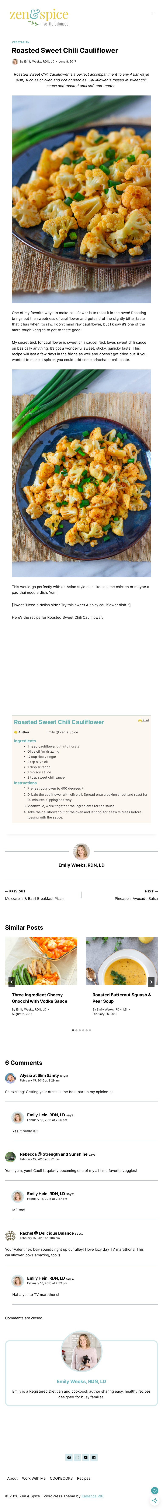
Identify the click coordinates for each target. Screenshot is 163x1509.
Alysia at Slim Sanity (39, 1075)
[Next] (151, 982)
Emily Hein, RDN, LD (46, 1115)
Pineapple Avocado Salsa (136, 895)
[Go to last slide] (11, 982)
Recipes (83, 1478)
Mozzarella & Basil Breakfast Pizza (34, 895)
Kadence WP (92, 1496)
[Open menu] (154, 13)
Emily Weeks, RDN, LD (39, 61)
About (12, 1478)
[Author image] (15, 62)
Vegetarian (21, 42)
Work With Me (34, 1478)
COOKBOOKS (61, 1478)
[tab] (73, 1030)
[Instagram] (77, 1457)
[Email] (85, 1457)
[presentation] (41, 961)
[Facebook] (69, 1457)
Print (145, 720)
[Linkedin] (94, 1457)
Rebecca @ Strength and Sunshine (53, 1154)
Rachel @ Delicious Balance (47, 1233)
